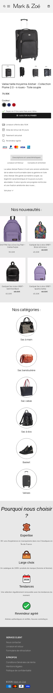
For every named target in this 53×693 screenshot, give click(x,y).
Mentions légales (14, 666)
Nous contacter (13, 642)
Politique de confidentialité (18, 670)
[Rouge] (14, 105)
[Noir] (4, 105)
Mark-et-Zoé (20, 681)
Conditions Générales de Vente (21, 662)
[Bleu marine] (9, 105)
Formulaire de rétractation (18, 650)
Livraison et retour (14, 646)
